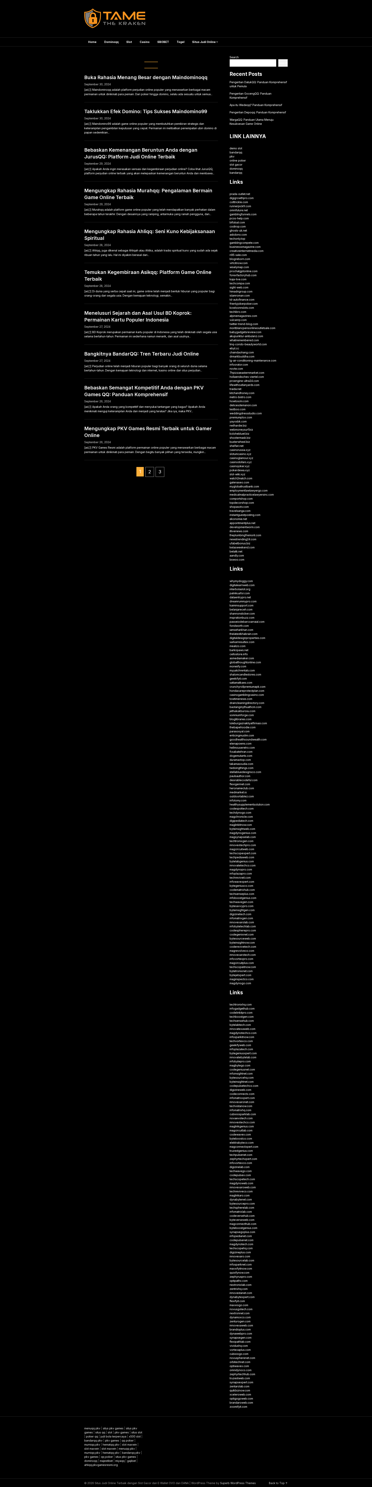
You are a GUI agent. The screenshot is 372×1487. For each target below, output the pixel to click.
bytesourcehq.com (242, 1077)
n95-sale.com (238, 255)
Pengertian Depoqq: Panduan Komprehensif (258, 112)
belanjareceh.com (241, 609)
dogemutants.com (241, 755)
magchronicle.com (241, 816)
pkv (232, 156)
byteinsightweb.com (242, 828)
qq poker (128, 1440)
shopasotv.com (239, 506)
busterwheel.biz (240, 441)
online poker (238, 160)
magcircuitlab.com (241, 1130)
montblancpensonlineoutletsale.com (252, 328)
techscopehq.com (241, 1248)
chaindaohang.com (242, 352)
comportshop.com (241, 498)
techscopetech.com (242, 1179)
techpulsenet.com (241, 1154)
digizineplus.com (240, 1252)
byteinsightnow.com (242, 942)
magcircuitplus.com (242, 963)
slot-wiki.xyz (237, 474)
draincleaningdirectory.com (247, 703)
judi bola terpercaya (113, 1436)
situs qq (100, 1432)
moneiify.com (238, 666)
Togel (180, 42)
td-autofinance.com (242, 299)
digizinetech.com (240, 914)
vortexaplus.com (240, 1349)
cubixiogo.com (239, 1353)
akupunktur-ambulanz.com (246, 336)
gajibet (131, 1460)
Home (92, 42)
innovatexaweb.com (242, 1028)
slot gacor (236, 164)
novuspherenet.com (242, 1358)
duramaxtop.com (240, 759)
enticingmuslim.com (242, 735)
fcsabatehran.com (241, 751)
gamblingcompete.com (244, 242)
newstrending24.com (243, 539)
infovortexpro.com (241, 958)
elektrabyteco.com (242, 1142)
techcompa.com (240, 283)
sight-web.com (239, 287)
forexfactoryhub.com (243, 275)
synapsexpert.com (241, 1382)
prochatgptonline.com (243, 271)
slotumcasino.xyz (240, 454)
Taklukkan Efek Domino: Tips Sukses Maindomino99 (145, 111)
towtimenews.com (241, 698)
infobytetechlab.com (243, 926)
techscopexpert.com (243, 853)
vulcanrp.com (238, 320)
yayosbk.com (238, 421)
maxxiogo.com (239, 1305)
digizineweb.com (240, 1089)
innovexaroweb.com (243, 1187)
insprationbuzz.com (242, 617)
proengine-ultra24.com (244, 380)
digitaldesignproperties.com (247, 638)
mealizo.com (237, 646)
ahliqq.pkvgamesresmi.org (101, 1464)
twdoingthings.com (241, 768)
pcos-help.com (239, 218)
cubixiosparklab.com (243, 1114)
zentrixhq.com (239, 1288)
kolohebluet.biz (239, 433)
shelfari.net (237, 445)
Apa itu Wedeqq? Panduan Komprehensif (256, 105)
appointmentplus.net (242, 523)
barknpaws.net (239, 650)
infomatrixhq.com (240, 1110)
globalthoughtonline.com (245, 662)
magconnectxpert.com (244, 1146)
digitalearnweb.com (242, 585)
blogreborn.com (240, 259)
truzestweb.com (240, 1378)
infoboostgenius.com (243, 898)
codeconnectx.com (242, 1093)
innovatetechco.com (243, 865)
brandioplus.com (240, 1329)
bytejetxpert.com (240, 975)
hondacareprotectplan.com (247, 690)
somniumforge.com (242, 715)
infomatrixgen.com (241, 918)
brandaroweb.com (241, 1402)
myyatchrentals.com (242, 670)
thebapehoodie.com (243, 727)
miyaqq (120, 1460)
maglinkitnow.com (241, 824)
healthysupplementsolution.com (250, 804)
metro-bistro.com (240, 397)
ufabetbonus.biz (240, 543)
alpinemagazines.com (243, 315)
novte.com (236, 368)
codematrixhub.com (242, 889)
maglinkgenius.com (242, 1126)
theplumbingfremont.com (245, 535)
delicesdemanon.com (243, 405)
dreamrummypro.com (243, 601)
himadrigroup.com (241, 291)
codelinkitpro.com (241, 1012)
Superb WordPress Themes (238, 1483)
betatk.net (236, 551)
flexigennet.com (240, 784)
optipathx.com (239, 1280)
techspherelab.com (242, 1207)
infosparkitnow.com (242, 1037)
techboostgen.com (242, 1016)
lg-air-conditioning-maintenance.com (253, 360)
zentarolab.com (239, 1386)
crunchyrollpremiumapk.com (247, 686)
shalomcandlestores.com (245, 674)
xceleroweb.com (240, 1394)
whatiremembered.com (244, 340)
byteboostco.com (241, 1138)
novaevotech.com (241, 1118)
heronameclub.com (242, 788)
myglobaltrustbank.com (244, 486)
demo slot (236, 148)
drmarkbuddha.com (242, 356)
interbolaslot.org (240, 589)
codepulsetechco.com (244, 1085)
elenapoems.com (240, 743)
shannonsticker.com (242, 613)
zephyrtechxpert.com (243, 1158)
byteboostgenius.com (243, 1228)
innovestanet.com (241, 1293)
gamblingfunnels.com (243, 214)
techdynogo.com (240, 812)
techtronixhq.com (241, 1004)
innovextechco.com (242, 1122)
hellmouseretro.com (242, 747)
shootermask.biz (240, 437)
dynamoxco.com (240, 1317)
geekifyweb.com (240, 1045)
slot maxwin (129, 1444)
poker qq (92, 1436)
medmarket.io (238, 792)
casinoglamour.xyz (241, 458)
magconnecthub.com (243, 1223)
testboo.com (237, 409)
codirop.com (238, 226)
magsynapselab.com (243, 837)
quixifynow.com (239, 1272)
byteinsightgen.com (242, 910)
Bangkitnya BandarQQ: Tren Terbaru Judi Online (141, 354)
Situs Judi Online (204, 42)
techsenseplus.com (242, 893)
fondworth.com (239, 625)
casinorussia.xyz (240, 449)
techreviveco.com (241, 1191)
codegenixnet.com (242, 934)
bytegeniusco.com (241, 885)
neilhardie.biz (238, 425)
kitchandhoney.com (242, 393)
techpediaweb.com (242, 857)
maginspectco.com (242, 979)
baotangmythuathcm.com (245, 707)
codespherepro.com (243, 930)
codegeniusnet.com (242, 1069)
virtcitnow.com (239, 263)
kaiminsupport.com (241, 605)
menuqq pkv (92, 1428)
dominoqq (236, 168)
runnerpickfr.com (240, 206)
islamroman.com (240, 295)
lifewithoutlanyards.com (244, 385)
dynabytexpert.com (242, 1297)
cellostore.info (239, 654)
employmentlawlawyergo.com (249, 490)
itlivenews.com (239, 531)
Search (234, 57)
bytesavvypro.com (241, 906)
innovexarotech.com (243, 954)
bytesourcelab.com (242, 1260)
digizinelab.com (240, 1167)
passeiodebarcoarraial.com (247, 621)
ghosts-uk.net (238, 230)
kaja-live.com (238, 279)
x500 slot (135, 1436)
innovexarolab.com (242, 922)
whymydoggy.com (241, 581)
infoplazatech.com (241, 1049)
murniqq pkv (92, 1444)
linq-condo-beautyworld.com (248, 344)
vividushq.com (239, 1345)
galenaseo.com (239, 482)
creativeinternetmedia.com (247, 250)
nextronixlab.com (240, 1284)
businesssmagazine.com (245, 246)
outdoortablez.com (242, 796)
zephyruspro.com (241, 1276)
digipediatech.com (241, 820)
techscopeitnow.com (243, 967)
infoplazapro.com (241, 873)
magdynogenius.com (243, 833)
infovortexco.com (241, 1163)
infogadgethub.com (242, 1008)
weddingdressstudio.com (246, 413)
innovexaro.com (240, 1256)
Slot (129, 42)
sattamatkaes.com (241, 682)
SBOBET (163, 42)
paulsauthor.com (240, 776)
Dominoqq (111, 42)
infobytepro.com (240, 1061)
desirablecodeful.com (243, 780)
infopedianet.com (241, 1236)
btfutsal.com (237, 222)
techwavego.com (241, 1171)
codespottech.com (242, 808)
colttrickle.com (239, 202)
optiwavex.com (239, 1366)
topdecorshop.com (242, 502)
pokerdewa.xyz (240, 470)
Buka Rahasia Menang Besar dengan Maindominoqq (146, 77)
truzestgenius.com (241, 1150)
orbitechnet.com (240, 1362)
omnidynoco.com (240, 1370)
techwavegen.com (241, 902)
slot (110, 1432)
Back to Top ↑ (278, 1483)
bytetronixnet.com (241, 971)
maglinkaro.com (240, 1195)
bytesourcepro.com (242, 1203)
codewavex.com (240, 1134)
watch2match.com (241, 478)
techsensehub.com (242, 1020)
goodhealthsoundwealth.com (248, 739)
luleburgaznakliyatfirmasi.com (248, 723)
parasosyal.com (240, 731)
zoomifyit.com (238, 1406)
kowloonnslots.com (242, 307)
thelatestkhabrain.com (243, 633)
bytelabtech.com (240, 1024)
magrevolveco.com (242, 950)
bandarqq (236, 152)
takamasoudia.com (241, 763)
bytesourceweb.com (243, 938)
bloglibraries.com (240, 719)
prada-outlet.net (240, 194)
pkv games (122, 1432)
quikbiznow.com (240, 1390)
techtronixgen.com (241, 841)
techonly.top (237, 238)
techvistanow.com (241, 1106)
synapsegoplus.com (242, 1232)
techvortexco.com (241, 1041)
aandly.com (237, 555)
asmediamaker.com (242, 658)
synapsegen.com (240, 1337)
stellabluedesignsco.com (245, 772)
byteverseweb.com (242, 1219)
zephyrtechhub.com (242, 1374)
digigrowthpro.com (242, 198)
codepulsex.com (240, 1175)
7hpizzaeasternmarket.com (247, 372)
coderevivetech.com (243, 946)
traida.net (235, 389)
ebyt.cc (234, 348)
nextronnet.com (240, 1313)
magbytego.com (240, 1065)
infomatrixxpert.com (242, 1098)
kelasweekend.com (242, 547)
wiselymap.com (239, 267)
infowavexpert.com (242, 881)
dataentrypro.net (240, 597)
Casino (145, 42)
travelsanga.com (240, 510)
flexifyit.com (237, 1301)
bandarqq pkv (93, 1440)
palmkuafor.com (240, 593)
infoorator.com (239, 364)
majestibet (106, 1460)
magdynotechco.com (243, 1033)
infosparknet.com (241, 1264)
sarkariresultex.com (242, 642)
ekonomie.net (238, 519)
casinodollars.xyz (241, 462)
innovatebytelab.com (243, 1057)
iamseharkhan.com (241, 629)
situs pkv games (113, 1428)
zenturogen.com (240, 1321)
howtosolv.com (239, 401)
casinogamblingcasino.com (247, 694)
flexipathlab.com (240, 1341)
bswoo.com (237, 559)
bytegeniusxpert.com (243, 1053)
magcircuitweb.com (242, 849)
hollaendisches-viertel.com (247, 376)
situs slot (136, 1432)
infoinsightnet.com (241, 1073)
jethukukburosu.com (242, 711)
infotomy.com (238, 800)
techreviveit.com (240, 877)
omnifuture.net (239, 210)
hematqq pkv (111, 1444)
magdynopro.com (241, 869)
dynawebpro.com (241, 1333)
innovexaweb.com (241, 1325)
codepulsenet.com (241, 1240)
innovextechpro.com (243, 845)
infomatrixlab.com (241, 1211)
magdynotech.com (241, 1244)
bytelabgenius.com (242, 861)
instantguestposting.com (245, 514)
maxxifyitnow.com (241, 1268)
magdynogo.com (240, 983)
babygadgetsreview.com (245, 332)
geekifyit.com (238, 678)
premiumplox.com (241, 417)
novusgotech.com (241, 1309)
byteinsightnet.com (242, 1081)
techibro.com (238, 311)
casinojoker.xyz (240, 466)
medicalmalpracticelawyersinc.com (252, 494)
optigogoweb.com (241, 1398)
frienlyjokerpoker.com (244, 303)
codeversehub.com (242, 1215)
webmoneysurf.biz (241, 429)
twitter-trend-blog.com (244, 324)
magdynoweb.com (241, 1183)
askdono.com (238, 234)
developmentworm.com (245, 527)
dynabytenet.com (241, 1199)
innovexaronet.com (242, 1102)
